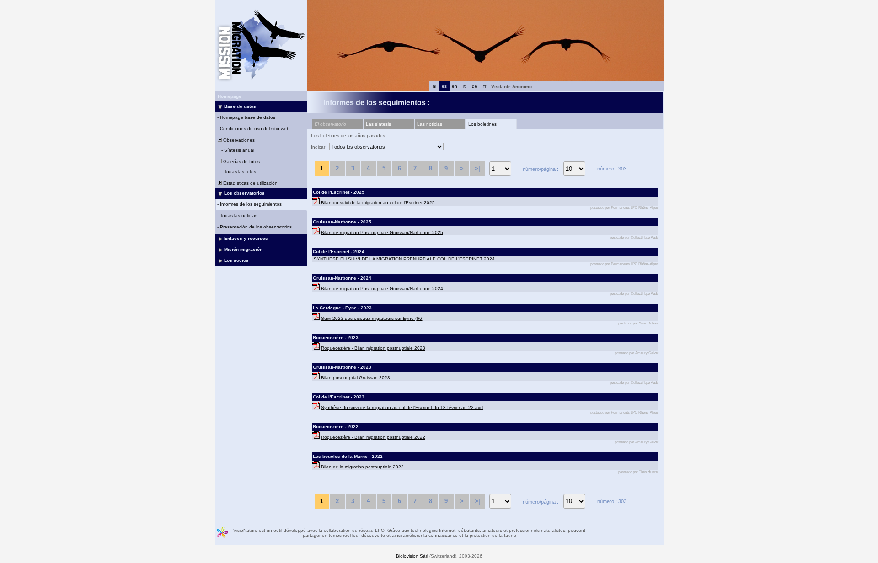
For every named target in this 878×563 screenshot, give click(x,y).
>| (477, 168)
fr (484, 86)
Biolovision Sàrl (412, 555)
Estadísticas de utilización (250, 183)
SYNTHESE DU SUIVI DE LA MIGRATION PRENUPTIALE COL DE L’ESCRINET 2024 (404, 258)
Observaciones (238, 140)
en (454, 86)
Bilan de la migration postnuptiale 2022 (363, 466)
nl (434, 86)
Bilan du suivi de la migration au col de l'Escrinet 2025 (378, 202)
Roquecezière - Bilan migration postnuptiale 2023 (373, 348)
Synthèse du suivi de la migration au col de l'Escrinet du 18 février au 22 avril (402, 407)
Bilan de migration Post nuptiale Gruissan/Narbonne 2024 (382, 288)
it (464, 86)
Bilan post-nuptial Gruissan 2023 (355, 377)
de (474, 86)
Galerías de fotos (241, 161)
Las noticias (429, 124)
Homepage (229, 96)
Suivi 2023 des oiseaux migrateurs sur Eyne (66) (372, 318)
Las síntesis (378, 124)
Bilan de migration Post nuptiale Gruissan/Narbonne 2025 (382, 232)
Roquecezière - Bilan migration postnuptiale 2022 (373, 437)
